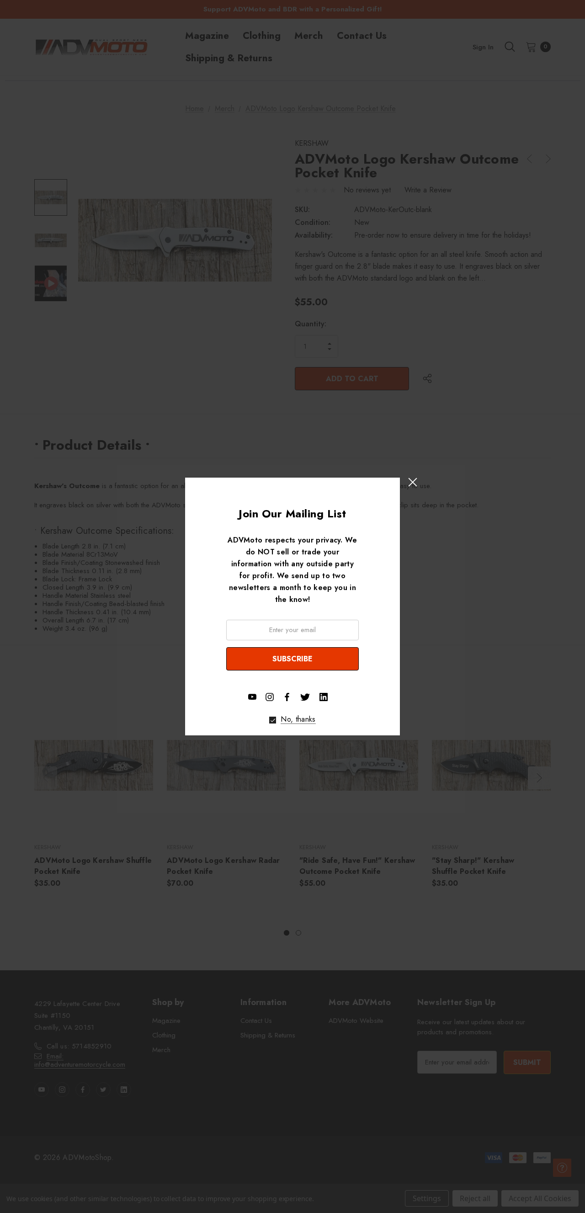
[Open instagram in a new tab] (270, 697)
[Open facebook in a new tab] (287, 697)
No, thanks (298, 719)
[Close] (412, 482)
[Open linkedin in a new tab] (323, 697)
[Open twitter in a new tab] (305, 696)
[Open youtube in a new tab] (252, 697)
